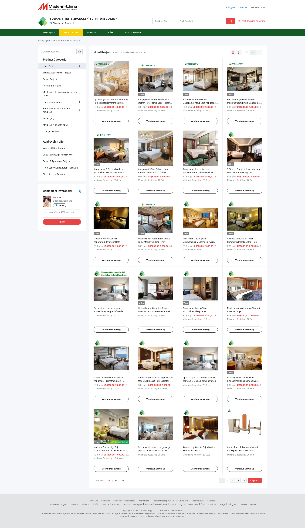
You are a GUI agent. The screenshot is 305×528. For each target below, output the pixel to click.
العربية (182, 504)
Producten (73, 32)
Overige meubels (51, 131)
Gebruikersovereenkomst (124, 500)
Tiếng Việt (232, 504)
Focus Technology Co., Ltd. (148, 510)
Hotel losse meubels (52, 102)
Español (115, 504)
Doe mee (243, 7)
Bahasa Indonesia (248, 504)
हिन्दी (203, 504)
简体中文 (74, 504)
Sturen (62, 221)
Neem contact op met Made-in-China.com (170, 500)
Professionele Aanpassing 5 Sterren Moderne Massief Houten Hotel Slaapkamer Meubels (155, 381)
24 (109, 480)
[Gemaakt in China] (58, 6)
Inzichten (211, 500)
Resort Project (50, 79)
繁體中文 (85, 504)
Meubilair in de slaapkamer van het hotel (60, 94)
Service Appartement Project (57, 72)
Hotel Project (49, 66)
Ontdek (109, 32)
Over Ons (91, 32)
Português (137, 504)
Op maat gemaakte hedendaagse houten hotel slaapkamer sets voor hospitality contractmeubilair (200, 381)
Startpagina (49, 32)
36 (116, 480)
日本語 (95, 504)
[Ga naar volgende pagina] (259, 52)
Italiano (148, 504)
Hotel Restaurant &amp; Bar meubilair (57, 110)
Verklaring (105, 500)
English (64, 504)
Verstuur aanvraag (111, 121)
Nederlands (193, 504)
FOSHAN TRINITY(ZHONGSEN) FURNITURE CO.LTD (82, 18)
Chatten (61, 205)
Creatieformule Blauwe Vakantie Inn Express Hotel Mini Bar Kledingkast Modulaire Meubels (243, 450)
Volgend (253, 480)
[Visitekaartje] (79, 191)
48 (123, 480)
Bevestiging (48, 118)
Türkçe (222, 504)
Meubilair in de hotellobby (55, 124)
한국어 (173, 504)
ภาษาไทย (212, 504)
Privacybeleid (143, 500)
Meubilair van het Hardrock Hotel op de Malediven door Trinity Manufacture (154, 242)
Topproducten (198, 500)
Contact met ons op (132, 32)
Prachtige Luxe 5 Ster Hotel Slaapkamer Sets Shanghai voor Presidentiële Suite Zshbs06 (242, 381)
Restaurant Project (52, 85)
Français (105, 504)
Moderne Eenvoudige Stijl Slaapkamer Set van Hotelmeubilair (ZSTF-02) (111, 450)
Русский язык (161, 504)
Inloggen (230, 7)
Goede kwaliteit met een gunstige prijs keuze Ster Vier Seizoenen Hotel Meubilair (154, 450)
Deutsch (126, 504)
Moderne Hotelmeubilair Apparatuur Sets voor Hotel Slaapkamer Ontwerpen (107, 242)
